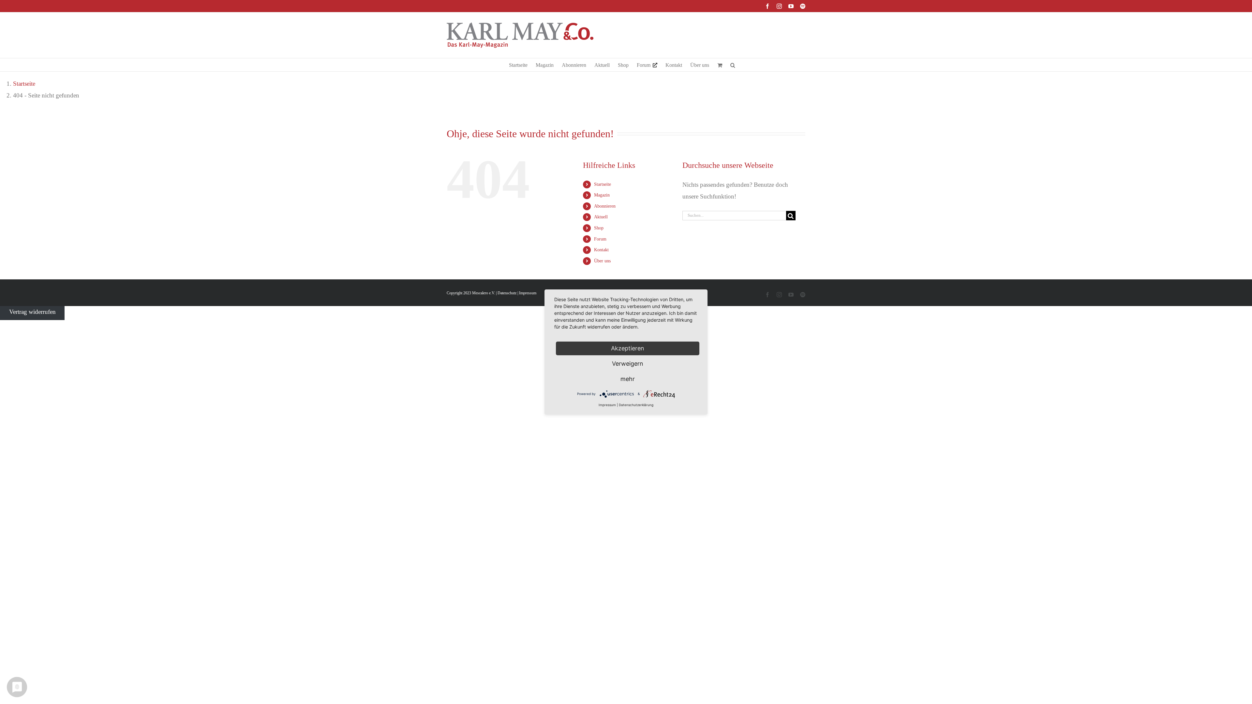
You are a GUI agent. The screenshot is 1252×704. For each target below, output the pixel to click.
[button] (732, 64)
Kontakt (601, 249)
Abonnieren (605, 206)
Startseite (602, 184)
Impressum (527, 293)
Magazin (602, 195)
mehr (627, 378)
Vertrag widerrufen (32, 311)
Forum (600, 239)
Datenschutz (507, 293)
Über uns (602, 260)
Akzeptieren (627, 348)
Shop (599, 228)
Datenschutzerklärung (636, 405)
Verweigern (627, 363)
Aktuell (601, 216)
